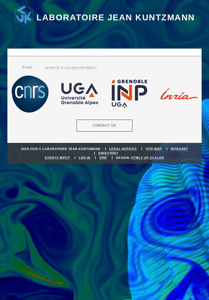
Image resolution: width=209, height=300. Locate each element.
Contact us (104, 125)
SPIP (103, 157)
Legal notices (123, 149)
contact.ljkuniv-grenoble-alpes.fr (71, 67)
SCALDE (157, 157)
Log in (84, 157)
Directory (108, 153)
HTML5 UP (139, 157)
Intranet (179, 149)
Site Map (154, 149)
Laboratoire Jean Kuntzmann (115, 17)
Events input (57, 157)
